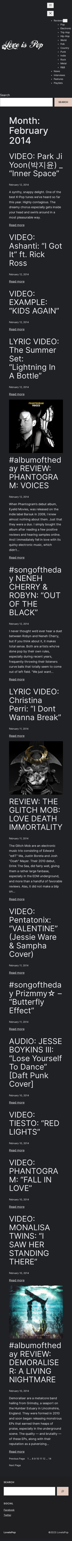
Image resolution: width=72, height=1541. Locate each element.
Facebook (9, 1510)
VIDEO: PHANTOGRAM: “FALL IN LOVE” (33, 1175)
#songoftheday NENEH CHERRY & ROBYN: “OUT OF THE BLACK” (35, 591)
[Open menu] (50, 5)
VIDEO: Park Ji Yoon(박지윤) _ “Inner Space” (36, 165)
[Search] (62, 1491)
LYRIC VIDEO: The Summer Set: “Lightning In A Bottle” (34, 358)
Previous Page (17, 1458)
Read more (16, 225)
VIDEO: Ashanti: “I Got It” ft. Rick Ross (35, 250)
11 (41, 1458)
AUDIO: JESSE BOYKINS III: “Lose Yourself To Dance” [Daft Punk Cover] (35, 1062)
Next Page (15, 1465)
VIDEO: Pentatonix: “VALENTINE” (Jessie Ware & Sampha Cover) (33, 932)
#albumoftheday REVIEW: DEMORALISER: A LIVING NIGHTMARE (35, 1362)
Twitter (7, 1515)
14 (50, 1458)
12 (44, 1458)
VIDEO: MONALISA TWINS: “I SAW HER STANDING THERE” (29, 1240)
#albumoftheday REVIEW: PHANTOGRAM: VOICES (35, 473)
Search (5, 95)
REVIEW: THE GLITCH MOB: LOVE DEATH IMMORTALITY (35, 814)
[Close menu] (50, 13)
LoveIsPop (10, 1532)
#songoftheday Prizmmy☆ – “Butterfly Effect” (35, 998)
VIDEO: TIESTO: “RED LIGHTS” (34, 1123)
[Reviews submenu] (65, 20)
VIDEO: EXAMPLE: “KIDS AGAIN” (34, 302)
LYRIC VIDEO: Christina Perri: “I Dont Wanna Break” (35, 704)
